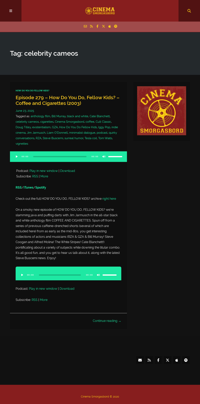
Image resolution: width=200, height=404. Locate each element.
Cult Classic (103, 121)
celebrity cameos (27, 121)
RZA (38, 138)
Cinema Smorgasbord (69, 121)
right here (109, 199)
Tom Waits (105, 138)
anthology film (40, 116)
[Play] (17, 156)
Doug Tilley (23, 127)
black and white (77, 116)
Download (67, 171)
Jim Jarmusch (36, 132)
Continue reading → (107, 321)
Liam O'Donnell (57, 132)
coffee (90, 121)
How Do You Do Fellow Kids (78, 127)
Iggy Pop (104, 127)
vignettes (22, 143)
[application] (68, 159)
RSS (35, 176)
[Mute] (104, 156)
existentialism (41, 127)
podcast (102, 132)
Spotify (40, 187)
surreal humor (73, 138)
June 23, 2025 (25, 111)
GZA (55, 127)
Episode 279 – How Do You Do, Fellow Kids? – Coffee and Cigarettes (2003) (68, 100)
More (44, 176)
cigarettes (47, 121)
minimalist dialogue (82, 132)
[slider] (115, 156)
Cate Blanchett (100, 116)
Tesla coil (91, 138)
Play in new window (43, 171)
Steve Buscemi (53, 138)
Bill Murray (59, 116)
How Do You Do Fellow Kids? (32, 90)
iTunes (28, 187)
